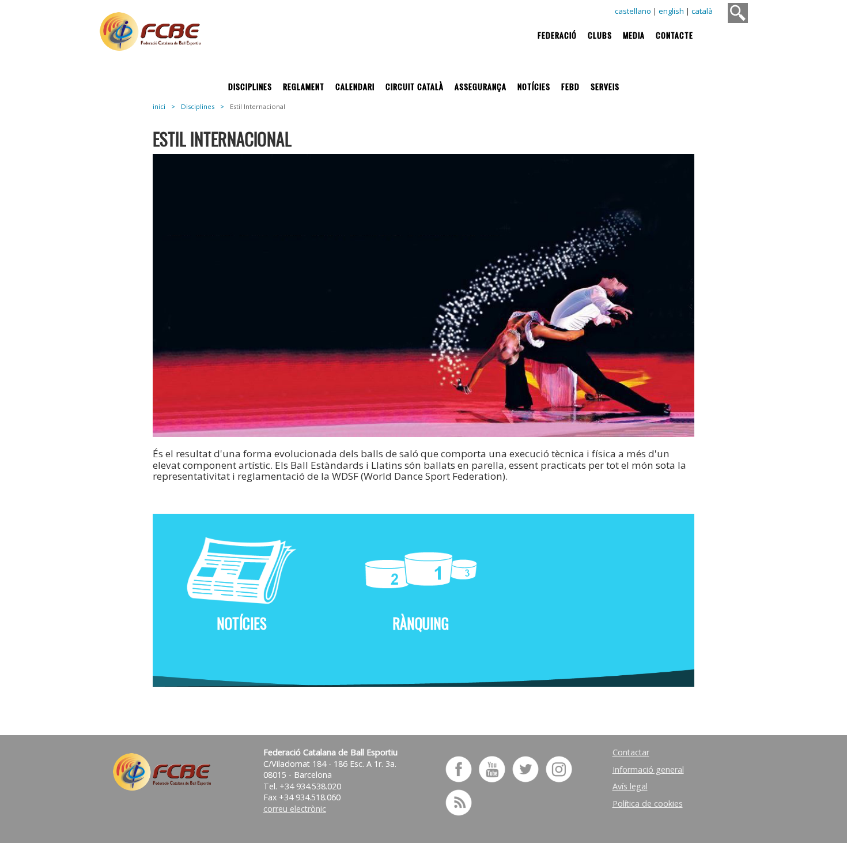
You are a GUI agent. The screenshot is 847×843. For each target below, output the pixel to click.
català (702, 11)
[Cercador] (738, 13)
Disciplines (250, 86)
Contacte (674, 35)
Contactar (630, 752)
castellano (633, 11)
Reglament (303, 86)
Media (634, 35)
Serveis (605, 86)
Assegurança (480, 86)
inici (159, 106)
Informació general (648, 769)
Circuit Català (414, 86)
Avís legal (630, 786)
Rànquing (420, 623)
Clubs (600, 35)
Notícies (533, 86)
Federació (557, 35)
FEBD (570, 86)
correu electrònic (294, 808)
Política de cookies (647, 803)
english (671, 11)
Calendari (355, 86)
